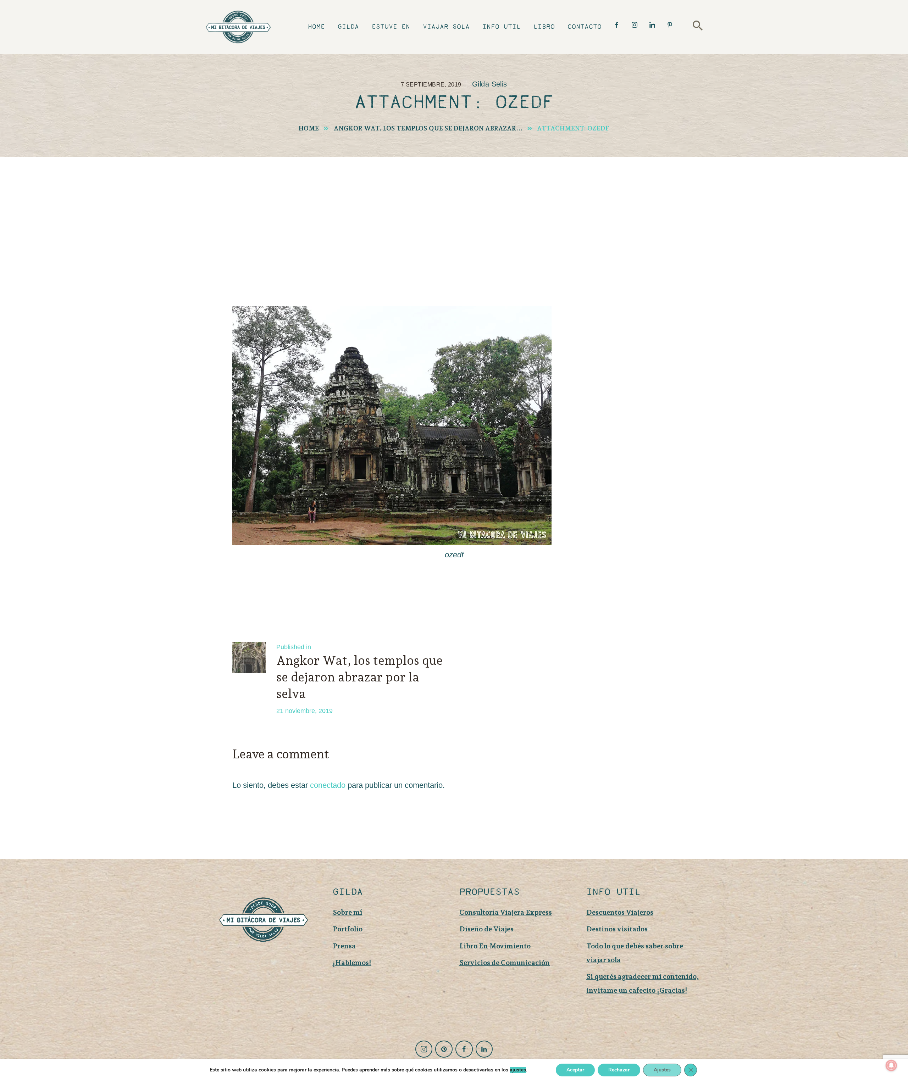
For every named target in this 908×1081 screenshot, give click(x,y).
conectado (327, 785)
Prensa (344, 946)
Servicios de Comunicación (504, 962)
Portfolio (347, 929)
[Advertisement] (454, 210)
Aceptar (575, 1069)
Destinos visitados (617, 929)
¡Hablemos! (352, 962)
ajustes (518, 1070)
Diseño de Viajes (486, 929)
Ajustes (662, 1069)
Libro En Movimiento (495, 946)
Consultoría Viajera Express (505, 912)
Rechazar (619, 1069)
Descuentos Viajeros (619, 912)
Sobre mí (347, 912)
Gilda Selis (489, 84)
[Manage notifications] (891, 1065)
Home (309, 128)
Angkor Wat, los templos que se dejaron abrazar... (428, 128)
